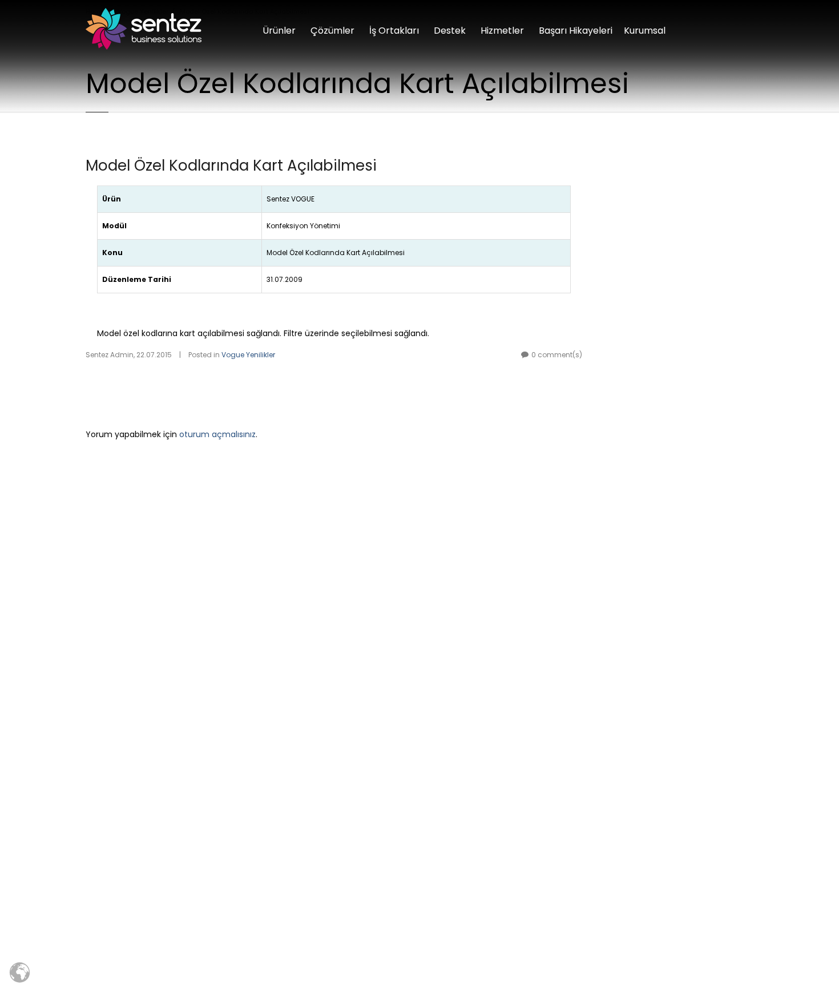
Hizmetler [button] (502, 30)
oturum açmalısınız (217, 434)
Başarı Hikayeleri (575, 30)
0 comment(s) (556, 355)
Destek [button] (450, 30)
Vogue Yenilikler (248, 355)
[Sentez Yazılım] (143, 29)
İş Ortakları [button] (394, 30)
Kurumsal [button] (644, 30)
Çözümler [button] (332, 30)
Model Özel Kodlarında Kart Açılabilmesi (231, 165)
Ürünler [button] (279, 30)
